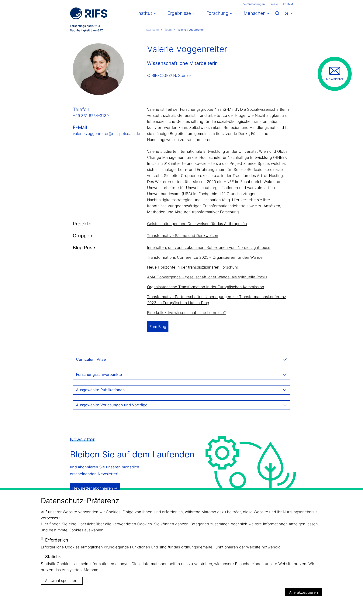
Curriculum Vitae (91, 359)
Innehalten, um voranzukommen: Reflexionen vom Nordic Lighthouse (208, 247)
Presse (273, 4)
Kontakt (288, 4)
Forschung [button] (217, 13)
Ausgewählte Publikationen (100, 390)
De (287, 13)
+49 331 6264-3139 (91, 115)
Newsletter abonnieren (92, 488)
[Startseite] (88, 13)
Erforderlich (56, 540)
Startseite (152, 29)
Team (168, 29)
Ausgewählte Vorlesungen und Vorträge (111, 405)
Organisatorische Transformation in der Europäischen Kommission (205, 287)
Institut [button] (144, 13)
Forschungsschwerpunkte (99, 374)
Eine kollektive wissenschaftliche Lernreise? (186, 312)
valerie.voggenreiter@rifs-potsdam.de (106, 133)
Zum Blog (157, 326)
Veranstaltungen (254, 4)
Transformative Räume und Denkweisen (182, 235)
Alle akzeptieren (303, 592)
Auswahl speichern (62, 580)
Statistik (53, 556)
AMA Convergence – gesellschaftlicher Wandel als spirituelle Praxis (207, 277)
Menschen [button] (255, 13)
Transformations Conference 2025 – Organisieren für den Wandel (205, 257)
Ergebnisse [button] (179, 13)
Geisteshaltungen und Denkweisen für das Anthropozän (197, 223)
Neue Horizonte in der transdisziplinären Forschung (193, 267)
